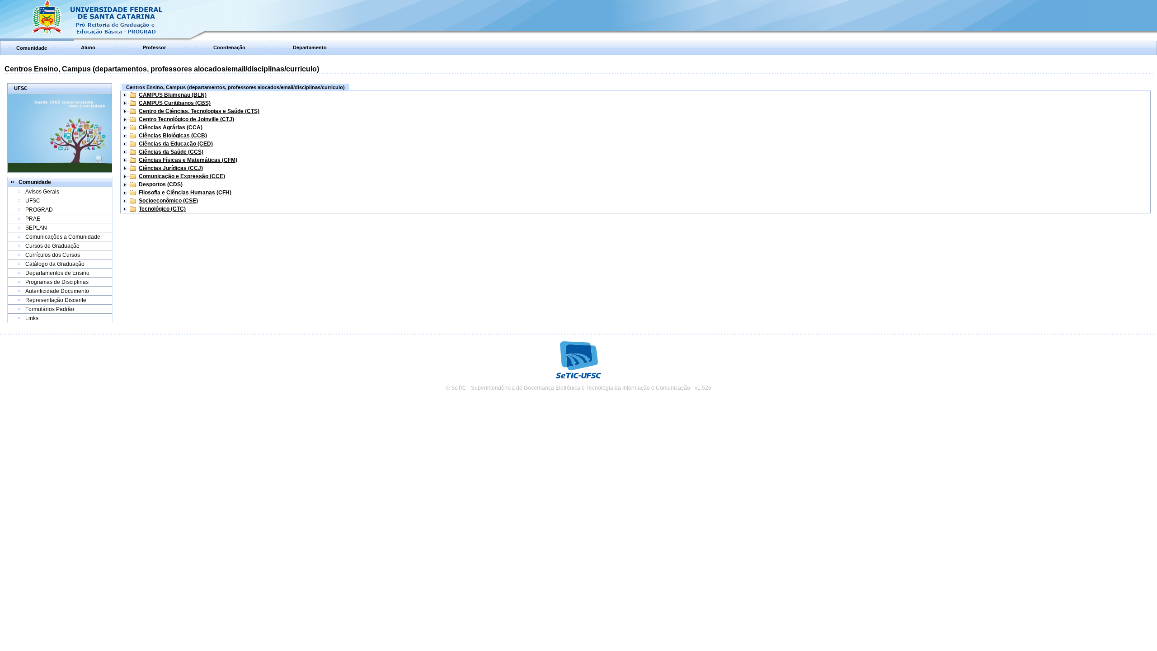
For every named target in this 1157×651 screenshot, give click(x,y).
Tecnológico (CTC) (162, 209)
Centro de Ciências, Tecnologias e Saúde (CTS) (199, 111)
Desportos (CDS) (161, 184)
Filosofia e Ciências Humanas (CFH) (185, 192)
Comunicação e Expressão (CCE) (182, 176)
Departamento (310, 47)
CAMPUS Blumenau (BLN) (173, 95)
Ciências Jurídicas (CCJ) (171, 168)
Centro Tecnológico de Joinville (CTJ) (186, 119)
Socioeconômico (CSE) (168, 201)
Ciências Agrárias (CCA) (170, 127)
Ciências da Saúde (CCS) (171, 152)
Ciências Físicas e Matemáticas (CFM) (188, 160)
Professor (154, 47)
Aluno (88, 47)
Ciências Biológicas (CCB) (173, 135)
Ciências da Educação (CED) (176, 144)
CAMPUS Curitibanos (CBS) (175, 103)
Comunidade (31, 48)
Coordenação (229, 47)
